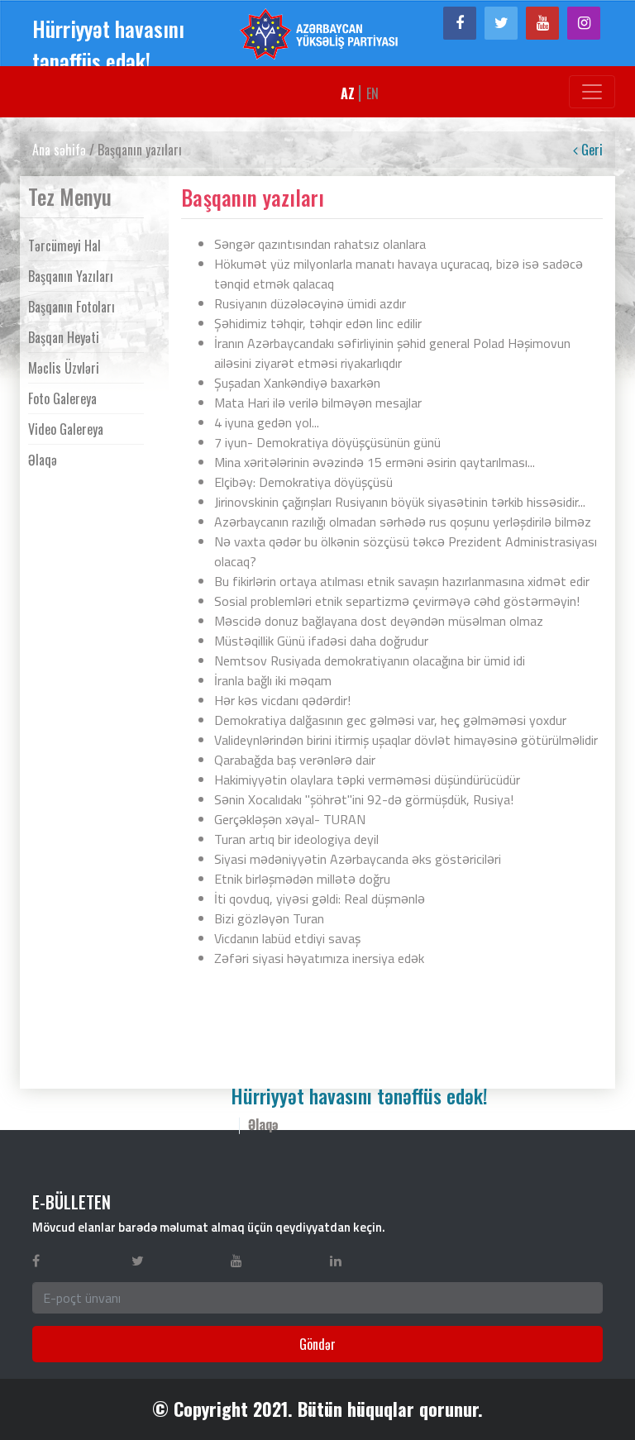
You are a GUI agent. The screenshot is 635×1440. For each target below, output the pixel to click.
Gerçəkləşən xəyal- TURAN (289, 819)
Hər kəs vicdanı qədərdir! (282, 700)
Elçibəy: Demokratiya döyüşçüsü (303, 482)
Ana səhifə (59, 150)
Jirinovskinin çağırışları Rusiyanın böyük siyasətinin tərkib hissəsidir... (399, 502)
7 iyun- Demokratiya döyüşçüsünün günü (327, 442)
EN (372, 93)
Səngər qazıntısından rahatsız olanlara (320, 244)
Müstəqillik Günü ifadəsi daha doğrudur (321, 641)
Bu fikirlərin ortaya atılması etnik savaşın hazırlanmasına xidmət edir (402, 581)
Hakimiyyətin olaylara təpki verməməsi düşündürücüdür (367, 779)
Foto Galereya (62, 398)
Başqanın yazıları (70, 276)
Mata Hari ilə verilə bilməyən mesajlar (318, 402)
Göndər (317, 1344)
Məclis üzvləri (63, 368)
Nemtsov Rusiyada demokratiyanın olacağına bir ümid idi (369, 660)
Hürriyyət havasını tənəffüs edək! (108, 44)
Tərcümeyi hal (64, 245)
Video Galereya (65, 429)
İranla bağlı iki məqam (273, 680)
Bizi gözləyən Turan (269, 918)
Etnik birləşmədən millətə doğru (302, 879)
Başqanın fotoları (71, 307)
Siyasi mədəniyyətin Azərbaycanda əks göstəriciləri (357, 859)
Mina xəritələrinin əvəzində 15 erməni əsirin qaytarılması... (374, 462)
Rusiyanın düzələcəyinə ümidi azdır (310, 303)
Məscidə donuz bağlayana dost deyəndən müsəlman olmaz (378, 621)
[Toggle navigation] (592, 91)
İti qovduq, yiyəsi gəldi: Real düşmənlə (319, 898)
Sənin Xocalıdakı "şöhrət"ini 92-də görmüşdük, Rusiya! (363, 799)
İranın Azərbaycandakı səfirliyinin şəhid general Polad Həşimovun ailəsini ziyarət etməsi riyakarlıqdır (392, 353)
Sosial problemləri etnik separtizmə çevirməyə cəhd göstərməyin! (397, 601)
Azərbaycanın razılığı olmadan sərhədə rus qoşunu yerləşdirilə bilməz (402, 522)
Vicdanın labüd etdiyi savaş (287, 938)
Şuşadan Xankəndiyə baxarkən (297, 383)
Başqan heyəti (63, 337)
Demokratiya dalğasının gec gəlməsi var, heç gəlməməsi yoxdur (390, 720)
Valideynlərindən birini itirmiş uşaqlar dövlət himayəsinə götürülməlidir (406, 740)
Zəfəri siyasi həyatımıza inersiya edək (319, 958)
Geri (590, 150)
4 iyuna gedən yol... (266, 422)
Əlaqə (42, 460)
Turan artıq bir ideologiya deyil (296, 839)
